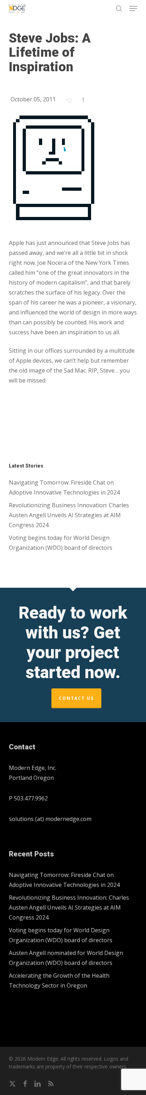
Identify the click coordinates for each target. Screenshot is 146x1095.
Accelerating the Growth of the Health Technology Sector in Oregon (59, 980)
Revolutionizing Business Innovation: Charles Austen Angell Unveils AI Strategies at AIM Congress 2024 (69, 515)
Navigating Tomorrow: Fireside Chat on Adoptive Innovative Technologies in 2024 (64, 487)
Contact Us (76, 698)
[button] (133, 8)
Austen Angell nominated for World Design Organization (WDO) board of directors (66, 958)
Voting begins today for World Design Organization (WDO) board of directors (60, 543)
